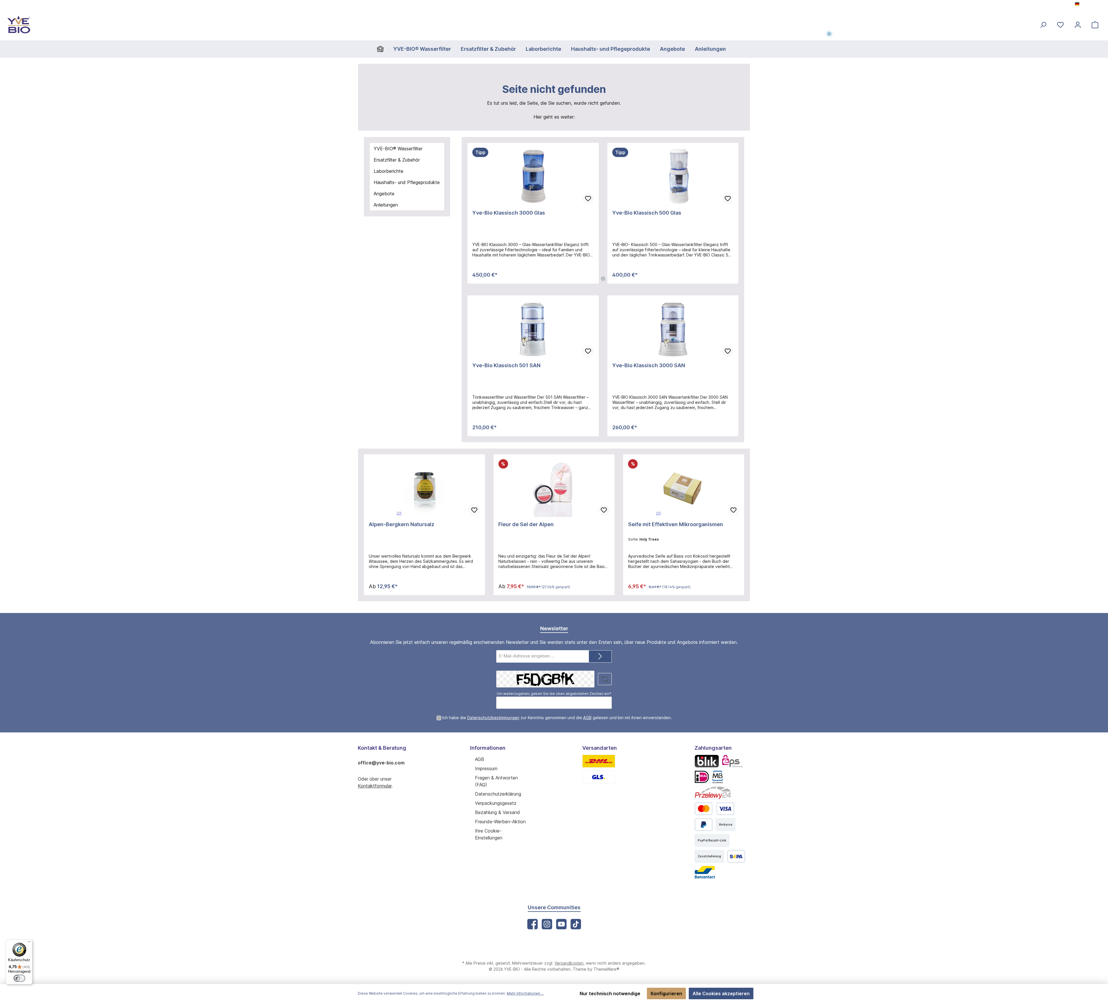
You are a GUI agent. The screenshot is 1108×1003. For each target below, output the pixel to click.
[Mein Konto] (1077, 25)
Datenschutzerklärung (498, 794)
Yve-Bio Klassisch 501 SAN (506, 365)
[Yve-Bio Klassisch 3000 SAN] (673, 329)
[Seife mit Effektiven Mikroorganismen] (683, 488)
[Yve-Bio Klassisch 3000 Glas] (533, 176)
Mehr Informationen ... (525, 993)
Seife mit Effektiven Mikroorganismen (675, 524)
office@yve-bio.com (381, 763)
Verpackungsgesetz (495, 803)
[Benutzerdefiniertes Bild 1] (598, 761)
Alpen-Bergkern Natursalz (401, 524)
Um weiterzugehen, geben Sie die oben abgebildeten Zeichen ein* (554, 693)
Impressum (486, 768)
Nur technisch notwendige (610, 993)
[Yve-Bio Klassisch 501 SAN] (533, 329)
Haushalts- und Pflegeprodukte (407, 182)
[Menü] (29, 943)
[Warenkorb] (1095, 25)
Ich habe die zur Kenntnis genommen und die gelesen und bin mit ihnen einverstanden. (557, 717)
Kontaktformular (375, 786)
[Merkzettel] (1060, 25)
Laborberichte (388, 171)
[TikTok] (575, 924)
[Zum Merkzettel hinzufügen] (588, 198)
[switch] (19, 978)
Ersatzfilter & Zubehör (397, 160)
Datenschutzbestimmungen (493, 717)
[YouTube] (561, 924)
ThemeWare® (606, 969)
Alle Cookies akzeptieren (721, 993)
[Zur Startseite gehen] (19, 25)
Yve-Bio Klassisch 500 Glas (646, 213)
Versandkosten (569, 963)
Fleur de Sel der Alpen (526, 524)
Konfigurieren (666, 993)
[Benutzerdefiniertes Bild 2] (598, 776)
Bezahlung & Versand (497, 812)
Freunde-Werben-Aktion (500, 821)
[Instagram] (546, 924)
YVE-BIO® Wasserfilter (398, 148)
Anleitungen (386, 205)
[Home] (382, 49)
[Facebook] (532, 924)
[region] (602, 213)
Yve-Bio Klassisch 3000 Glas (508, 213)
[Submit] (600, 656)
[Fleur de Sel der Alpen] (553, 488)
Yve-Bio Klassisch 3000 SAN (648, 365)
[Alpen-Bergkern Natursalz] (424, 488)
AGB (587, 717)
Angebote (384, 193)
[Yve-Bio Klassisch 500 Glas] (673, 176)
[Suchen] (1043, 25)
